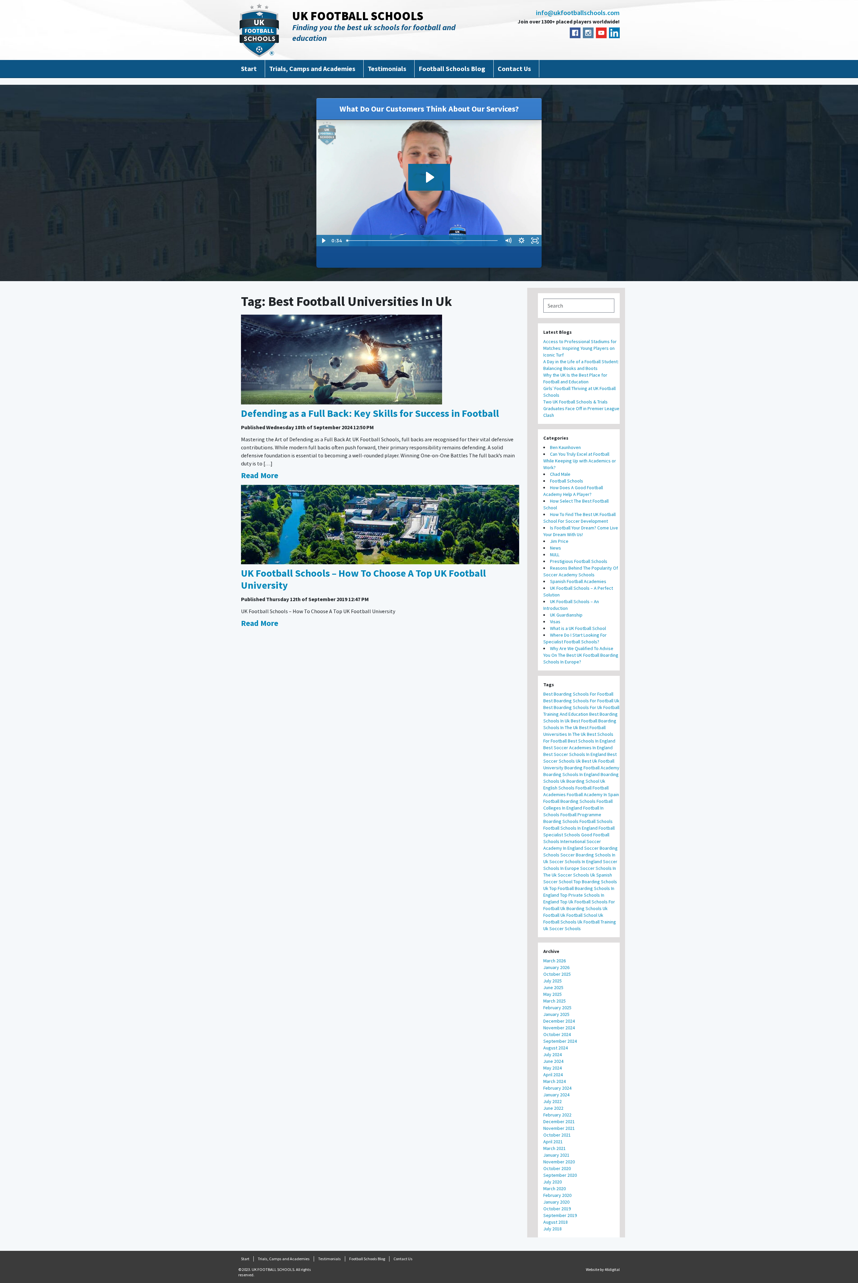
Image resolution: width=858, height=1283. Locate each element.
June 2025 (553, 987)
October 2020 (557, 1168)
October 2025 (557, 974)
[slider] (422, 240)
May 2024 (552, 1068)
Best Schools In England (591, 741)
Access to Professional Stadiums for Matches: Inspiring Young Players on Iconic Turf (580, 348)
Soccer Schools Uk (576, 875)
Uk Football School (578, 915)
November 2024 (559, 1028)
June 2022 (553, 1108)
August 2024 (555, 1048)
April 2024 (553, 1075)
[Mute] (508, 240)
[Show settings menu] (521, 240)
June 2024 (553, 1061)
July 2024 (552, 1054)
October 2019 (557, 1209)
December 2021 (559, 1121)
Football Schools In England (570, 828)
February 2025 (557, 1008)
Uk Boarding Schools (581, 908)
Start (249, 68)
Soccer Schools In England (575, 861)
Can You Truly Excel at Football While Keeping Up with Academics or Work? (579, 460)
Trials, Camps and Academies (312, 68)
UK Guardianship (566, 615)
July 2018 (552, 1229)
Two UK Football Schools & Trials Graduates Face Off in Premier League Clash (581, 408)
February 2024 (557, 1088)
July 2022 (552, 1101)
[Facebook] (575, 32)
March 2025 (554, 1001)
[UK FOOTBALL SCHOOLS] (259, 30)
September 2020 (560, 1175)
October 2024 (557, 1034)
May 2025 (552, 994)
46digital (612, 1269)
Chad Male (560, 474)
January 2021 (556, 1155)
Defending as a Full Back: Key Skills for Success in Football (370, 413)
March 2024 (554, 1081)
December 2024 (559, 1021)
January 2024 (556, 1095)
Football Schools (566, 481)
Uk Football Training (596, 922)
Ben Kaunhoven (565, 447)
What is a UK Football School (578, 628)
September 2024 (560, 1041)
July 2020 (552, 1182)
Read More (259, 475)
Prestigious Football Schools (578, 561)
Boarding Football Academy (591, 768)
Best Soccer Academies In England (578, 748)
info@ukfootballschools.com (578, 13)
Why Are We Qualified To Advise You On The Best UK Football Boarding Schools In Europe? (580, 655)
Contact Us (514, 68)
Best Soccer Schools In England (574, 754)
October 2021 (557, 1135)
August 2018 (555, 1222)
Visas (555, 622)
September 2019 (560, 1215)
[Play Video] (323, 240)
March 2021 (554, 1148)
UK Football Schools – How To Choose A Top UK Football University (363, 579)
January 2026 (556, 967)
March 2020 (554, 1188)
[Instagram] (588, 32)
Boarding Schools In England (571, 774)
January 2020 (556, 1202)
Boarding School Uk (585, 781)
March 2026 (554, 961)
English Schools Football (567, 788)
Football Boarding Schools (569, 801)
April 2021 (553, 1142)
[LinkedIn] (614, 32)
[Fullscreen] (535, 240)
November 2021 (559, 1128)
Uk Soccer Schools (562, 928)
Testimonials (387, 68)
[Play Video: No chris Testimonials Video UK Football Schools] (429, 177)
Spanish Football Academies (578, 581)
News (555, 548)
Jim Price (559, 541)
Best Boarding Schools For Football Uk (581, 701)
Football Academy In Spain (593, 794)
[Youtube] (601, 32)
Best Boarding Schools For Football (578, 694)
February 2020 (557, 1195)
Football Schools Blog (452, 68)
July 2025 (552, 981)
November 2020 (559, 1162)
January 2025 (556, 1014)
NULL (554, 555)
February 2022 (557, 1115)
